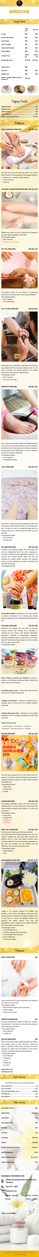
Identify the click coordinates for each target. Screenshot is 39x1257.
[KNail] (19, 3)
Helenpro (23, 1254)
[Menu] (36, 3)
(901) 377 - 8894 (12, 1187)
